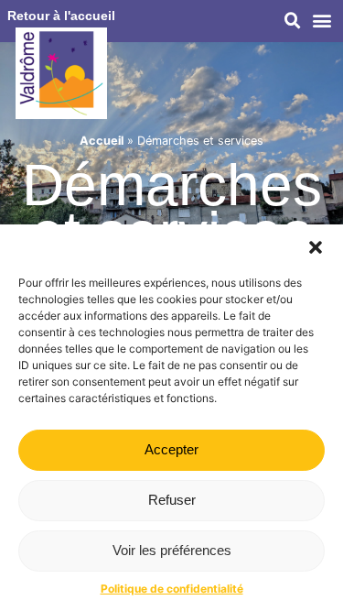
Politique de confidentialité (172, 588)
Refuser (172, 499)
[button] (315, 247)
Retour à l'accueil (61, 15)
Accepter (171, 449)
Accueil (101, 140)
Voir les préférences (172, 550)
